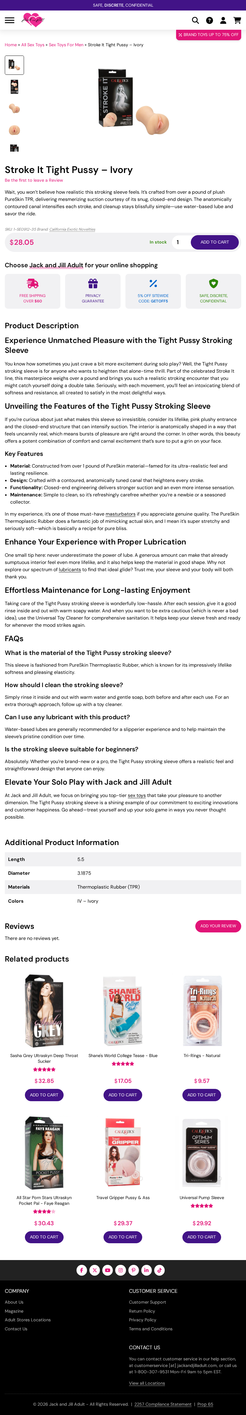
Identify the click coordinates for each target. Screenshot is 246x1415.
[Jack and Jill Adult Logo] (33, 20)
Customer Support (147, 1302)
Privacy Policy (142, 1320)
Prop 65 (205, 1404)
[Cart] (237, 20)
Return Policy (142, 1311)
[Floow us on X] (94, 1270)
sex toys (137, 795)
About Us (14, 1302)
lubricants (70, 569)
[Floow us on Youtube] (107, 1270)
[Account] (223, 20)
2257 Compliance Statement (163, 1404)
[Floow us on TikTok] (159, 1270)
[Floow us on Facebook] (81, 1270)
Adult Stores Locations (28, 1320)
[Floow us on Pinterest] (133, 1270)
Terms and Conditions (150, 1329)
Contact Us (16, 1329)
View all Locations (147, 1383)
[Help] (209, 20)
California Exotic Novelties (72, 229)
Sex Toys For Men (66, 44)
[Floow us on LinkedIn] (146, 1270)
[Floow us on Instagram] (120, 1270)
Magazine (14, 1311)
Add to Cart (44, 1095)
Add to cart (215, 242)
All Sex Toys (32, 44)
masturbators (121, 514)
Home (11, 44)
